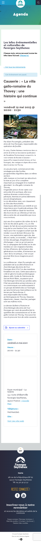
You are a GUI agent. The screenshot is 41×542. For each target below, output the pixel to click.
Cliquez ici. (24, 55)
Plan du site (15, 536)
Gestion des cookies (20, 523)
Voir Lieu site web (15, 421)
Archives (30, 521)
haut (20, 451)
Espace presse (12, 519)
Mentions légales (24, 536)
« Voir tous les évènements (14, 67)
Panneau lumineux (25, 519)
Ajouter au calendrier (17, 327)
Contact (23, 521)
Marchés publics (12, 521)
